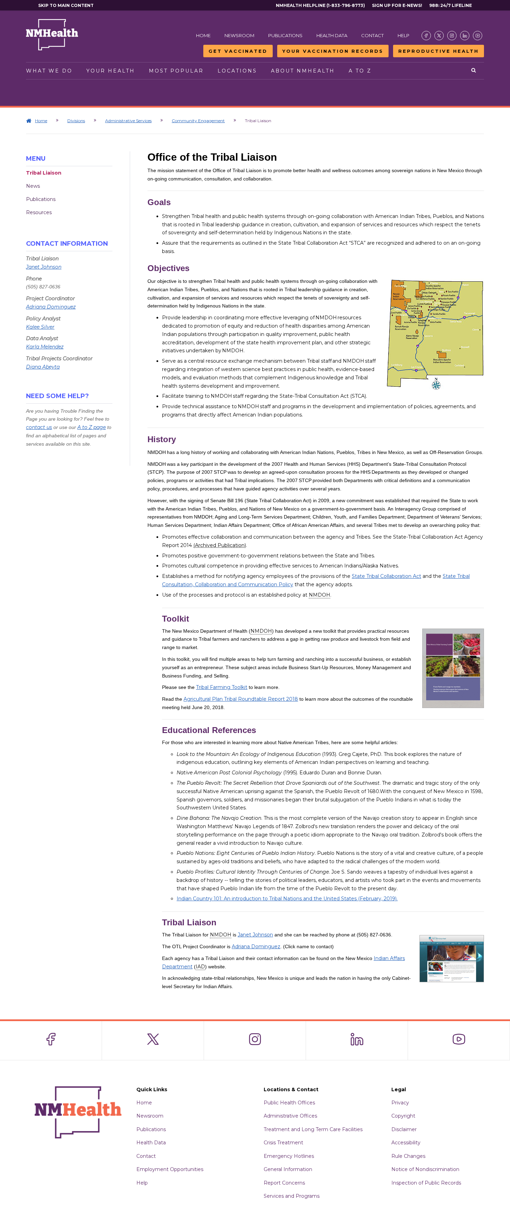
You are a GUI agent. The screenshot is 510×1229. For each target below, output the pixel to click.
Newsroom (239, 35)
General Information (288, 1169)
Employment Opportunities (169, 1169)
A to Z (360, 71)
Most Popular (176, 71)
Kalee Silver (40, 327)
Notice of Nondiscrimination (425, 1169)
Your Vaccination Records (332, 51)
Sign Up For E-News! (397, 5)
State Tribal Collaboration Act (386, 576)
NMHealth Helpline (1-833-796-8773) (320, 5)
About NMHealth (303, 71)
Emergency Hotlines (289, 1156)
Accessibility (405, 1142)
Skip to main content (66, 5)
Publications (285, 35)
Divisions (76, 120)
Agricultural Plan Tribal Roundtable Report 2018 (241, 699)
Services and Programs (292, 1196)
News (33, 186)
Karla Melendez (44, 347)
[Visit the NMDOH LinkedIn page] (464, 35)
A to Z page (91, 427)
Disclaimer (404, 1129)
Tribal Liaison (43, 173)
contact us (39, 427)
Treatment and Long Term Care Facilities (313, 1129)
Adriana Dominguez (51, 307)
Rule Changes (408, 1156)
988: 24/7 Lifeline (450, 5)
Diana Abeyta (43, 367)
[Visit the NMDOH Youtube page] (477, 35)
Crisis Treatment (283, 1142)
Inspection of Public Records (426, 1183)
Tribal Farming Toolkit (221, 687)
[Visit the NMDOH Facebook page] (426, 35)
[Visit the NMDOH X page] (439, 35)
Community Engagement (198, 120)
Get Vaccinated (238, 51)
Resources (39, 212)
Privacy (400, 1103)
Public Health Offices (289, 1103)
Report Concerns (284, 1183)
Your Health (110, 71)
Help (403, 35)
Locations (237, 71)
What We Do (49, 71)
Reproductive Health (438, 51)
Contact (372, 35)
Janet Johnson (43, 267)
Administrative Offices (290, 1116)
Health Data (331, 35)
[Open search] (474, 70)
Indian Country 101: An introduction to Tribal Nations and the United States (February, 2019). (287, 898)
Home (203, 35)
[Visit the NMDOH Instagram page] (451, 35)
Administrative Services (128, 120)
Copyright (403, 1116)
